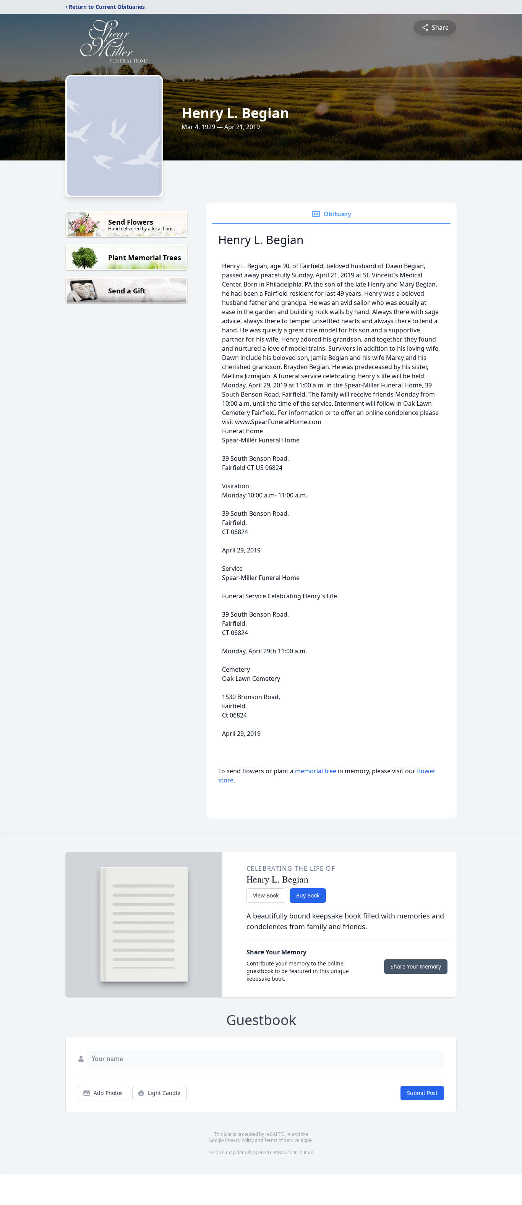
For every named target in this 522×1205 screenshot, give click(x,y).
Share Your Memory (416, 966)
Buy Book (307, 895)
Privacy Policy (239, 1140)
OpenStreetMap (269, 1152)
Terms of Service (282, 1140)
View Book (266, 895)
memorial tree (315, 771)
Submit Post (422, 1092)
